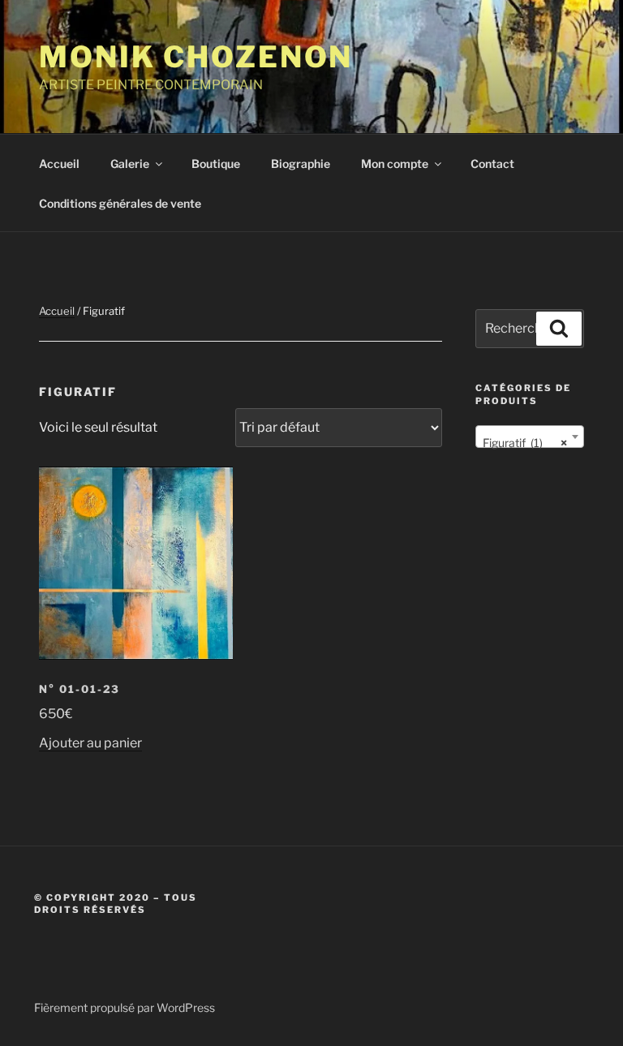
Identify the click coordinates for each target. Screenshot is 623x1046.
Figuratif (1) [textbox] (525, 443)
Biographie (300, 163)
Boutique (215, 163)
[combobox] (529, 436)
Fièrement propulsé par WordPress (124, 1007)
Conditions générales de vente (120, 203)
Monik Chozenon (196, 57)
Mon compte (394, 163)
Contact (492, 163)
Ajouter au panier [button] (90, 743)
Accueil (59, 163)
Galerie (129, 163)
